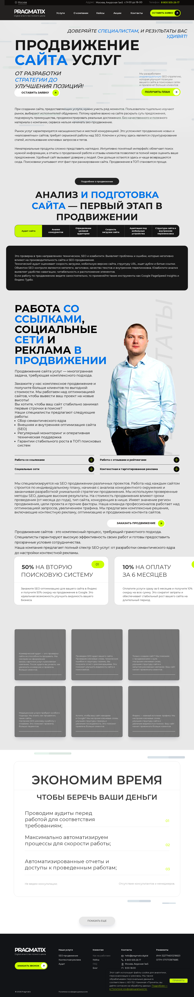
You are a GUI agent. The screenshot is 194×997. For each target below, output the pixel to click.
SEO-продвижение (68, 955)
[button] (165, 13)
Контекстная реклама (70, 960)
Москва (22, 2)
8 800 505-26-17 (170, 2)
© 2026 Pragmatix (23, 992)
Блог (95, 968)
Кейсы (96, 960)
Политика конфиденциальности (73, 992)
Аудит (62, 964)
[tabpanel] (97, 270)
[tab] (28, 231)
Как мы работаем (101, 955)
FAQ (95, 964)
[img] (29, 11)
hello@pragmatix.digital (136, 955)
